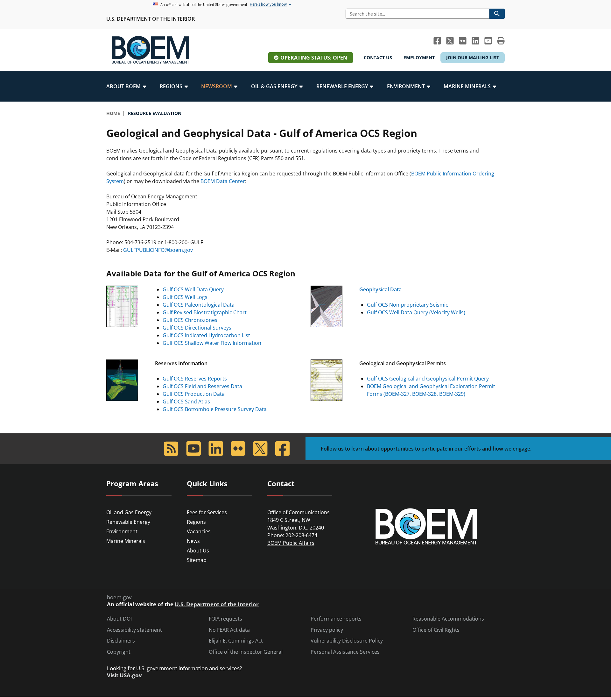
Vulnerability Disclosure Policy (347, 640)
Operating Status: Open (313, 57)
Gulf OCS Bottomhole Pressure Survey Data (215, 409)
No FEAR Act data (229, 630)
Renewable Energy (128, 521)
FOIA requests (225, 618)
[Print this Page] (501, 41)
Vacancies (199, 531)
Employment (419, 57)
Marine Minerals (125, 540)
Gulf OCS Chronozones (190, 320)
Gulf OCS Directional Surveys (197, 327)
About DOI (119, 618)
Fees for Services (207, 512)
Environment (121, 531)
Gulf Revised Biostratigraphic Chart (205, 312)
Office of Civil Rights (436, 630)
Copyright (118, 652)
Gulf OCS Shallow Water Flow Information (212, 342)
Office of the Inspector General (246, 652)
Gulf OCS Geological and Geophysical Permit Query (428, 378)
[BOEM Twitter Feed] (450, 41)
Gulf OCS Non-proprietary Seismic (407, 304)
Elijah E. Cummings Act (236, 640)
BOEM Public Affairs (290, 542)
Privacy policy (327, 630)
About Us (198, 550)
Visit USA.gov (124, 675)
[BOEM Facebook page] (437, 41)
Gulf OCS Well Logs (185, 297)
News (193, 540)
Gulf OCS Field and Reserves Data (202, 386)
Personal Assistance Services (345, 652)
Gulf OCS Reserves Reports (195, 378)
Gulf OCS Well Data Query (193, 289)
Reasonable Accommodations (448, 618)
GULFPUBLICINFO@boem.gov (158, 249)
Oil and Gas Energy (128, 512)
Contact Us (378, 57)
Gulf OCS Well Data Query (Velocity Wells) (416, 312)
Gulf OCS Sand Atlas (186, 401)
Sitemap (197, 560)
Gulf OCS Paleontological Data (199, 304)
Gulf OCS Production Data (194, 393)
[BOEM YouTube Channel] (488, 41)
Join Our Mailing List (472, 57)
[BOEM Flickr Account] (463, 41)
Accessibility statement (134, 630)
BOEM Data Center (222, 181)
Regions (196, 521)
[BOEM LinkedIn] (475, 41)
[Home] (150, 50)
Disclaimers (121, 640)
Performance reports (336, 618)
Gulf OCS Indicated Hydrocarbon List (206, 335)
